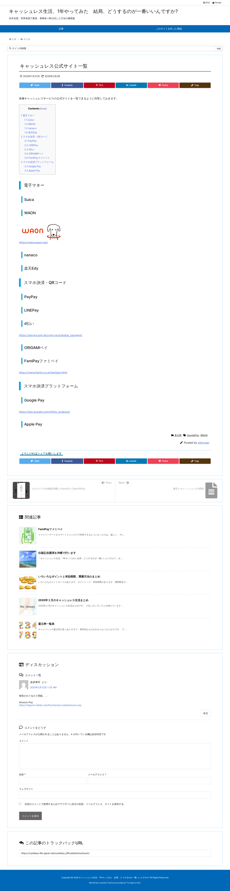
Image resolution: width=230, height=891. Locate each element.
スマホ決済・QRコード (34, 136)
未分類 (27, 39)
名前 (22, 774)
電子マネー (28, 115)
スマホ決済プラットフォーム (37, 161)
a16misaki (203, 442)
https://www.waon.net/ (33, 242)
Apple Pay (32, 170)
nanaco (30, 128)
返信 (205, 713)
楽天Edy (30, 132)
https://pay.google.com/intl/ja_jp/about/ (44, 411)
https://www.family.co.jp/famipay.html (43, 372)
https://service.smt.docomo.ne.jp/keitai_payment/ (50, 335)
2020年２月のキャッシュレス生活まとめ (63, 600)
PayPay (30, 140)
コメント (23, 740)
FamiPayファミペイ (37, 157)
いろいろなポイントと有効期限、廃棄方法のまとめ (69, 576)
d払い (29, 149)
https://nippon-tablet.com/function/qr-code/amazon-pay (50, 705)
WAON (29, 124)
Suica (29, 119)
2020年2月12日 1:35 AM (43, 687)
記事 (14, 39)
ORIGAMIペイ (33, 153)
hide (43, 108)
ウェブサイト (26, 788)
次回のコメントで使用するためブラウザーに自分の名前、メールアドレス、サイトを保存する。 (75, 804)
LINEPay (31, 145)
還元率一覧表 (46, 623)
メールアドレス (97, 774)
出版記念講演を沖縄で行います (57, 552)
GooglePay (193, 435)
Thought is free (133, 883)
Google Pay (32, 166)
